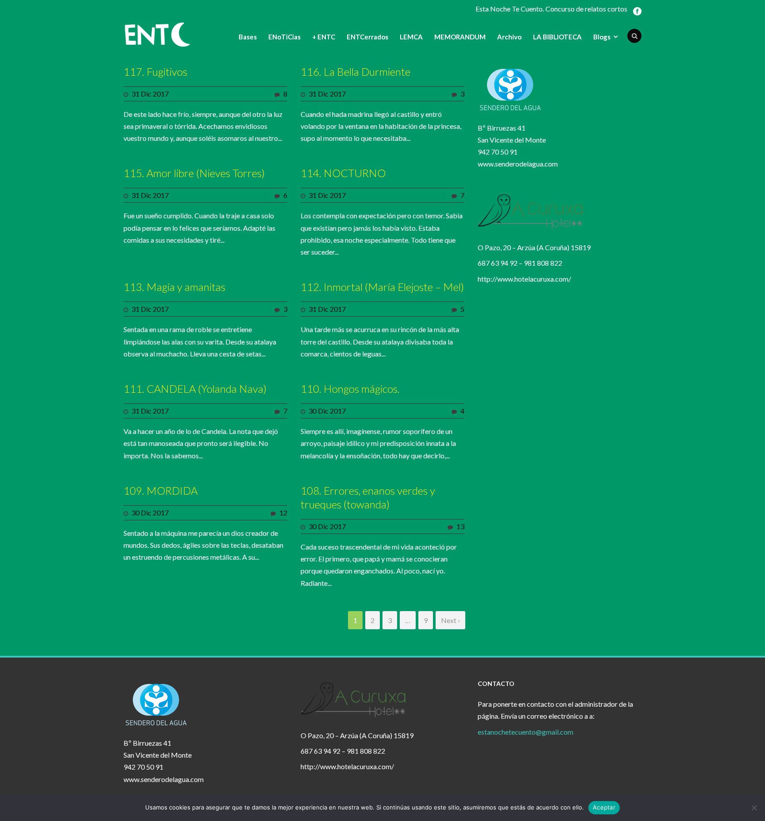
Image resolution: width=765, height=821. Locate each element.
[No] (754, 807)
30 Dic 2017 (327, 411)
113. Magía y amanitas (174, 286)
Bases (248, 37)
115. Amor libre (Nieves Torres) (194, 173)
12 (283, 512)
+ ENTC (323, 37)
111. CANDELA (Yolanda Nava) (195, 388)
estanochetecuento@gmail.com (525, 732)
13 (460, 526)
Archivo (509, 37)
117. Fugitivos (155, 71)
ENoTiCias (284, 37)
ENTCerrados (367, 37)
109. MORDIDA (160, 490)
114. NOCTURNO (343, 173)
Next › (450, 620)
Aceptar (604, 807)
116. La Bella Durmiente (355, 71)
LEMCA (411, 37)
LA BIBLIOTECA (557, 37)
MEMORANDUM (460, 37)
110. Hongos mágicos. (350, 388)
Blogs (601, 37)
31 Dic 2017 (150, 93)
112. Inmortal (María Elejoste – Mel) (382, 286)
